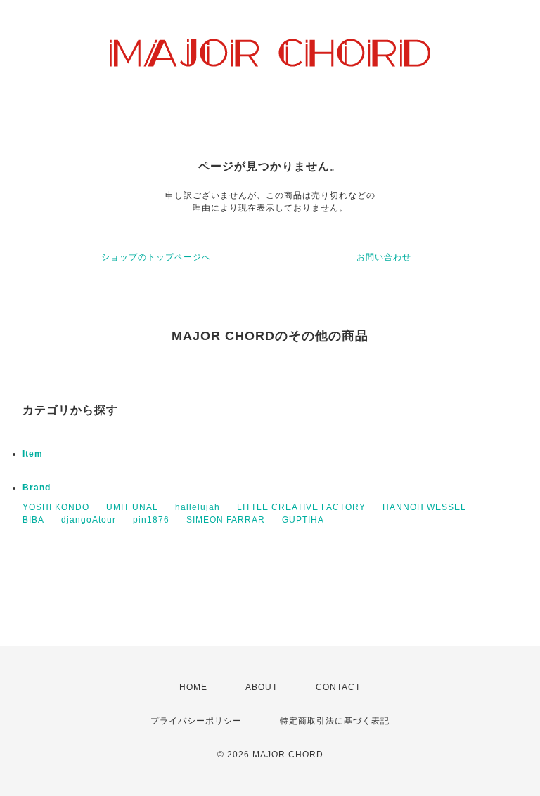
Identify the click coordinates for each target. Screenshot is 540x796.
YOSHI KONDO (55, 507)
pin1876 (151, 520)
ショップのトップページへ (156, 257)
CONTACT (338, 687)
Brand (36, 487)
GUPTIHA (303, 520)
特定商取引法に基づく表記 (335, 721)
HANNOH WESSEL (424, 507)
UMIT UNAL (132, 507)
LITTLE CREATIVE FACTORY (301, 507)
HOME (193, 687)
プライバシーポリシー (196, 721)
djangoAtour (88, 520)
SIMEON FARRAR (225, 520)
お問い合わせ (383, 257)
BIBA (33, 520)
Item (32, 454)
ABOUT (261, 687)
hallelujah (197, 507)
